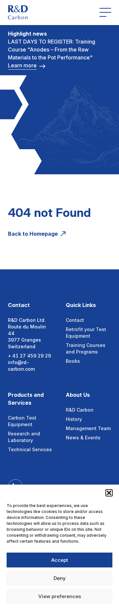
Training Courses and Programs (85, 348)
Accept (59, 560)
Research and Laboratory (24, 437)
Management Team (88, 428)
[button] (109, 493)
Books (73, 361)
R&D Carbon (80, 410)
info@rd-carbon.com (21, 365)
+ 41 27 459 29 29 (29, 355)
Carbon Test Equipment (22, 421)
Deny (60, 578)
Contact (75, 320)
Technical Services (30, 449)
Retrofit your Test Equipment (86, 332)
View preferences (59, 596)
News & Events (83, 437)
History (74, 419)
